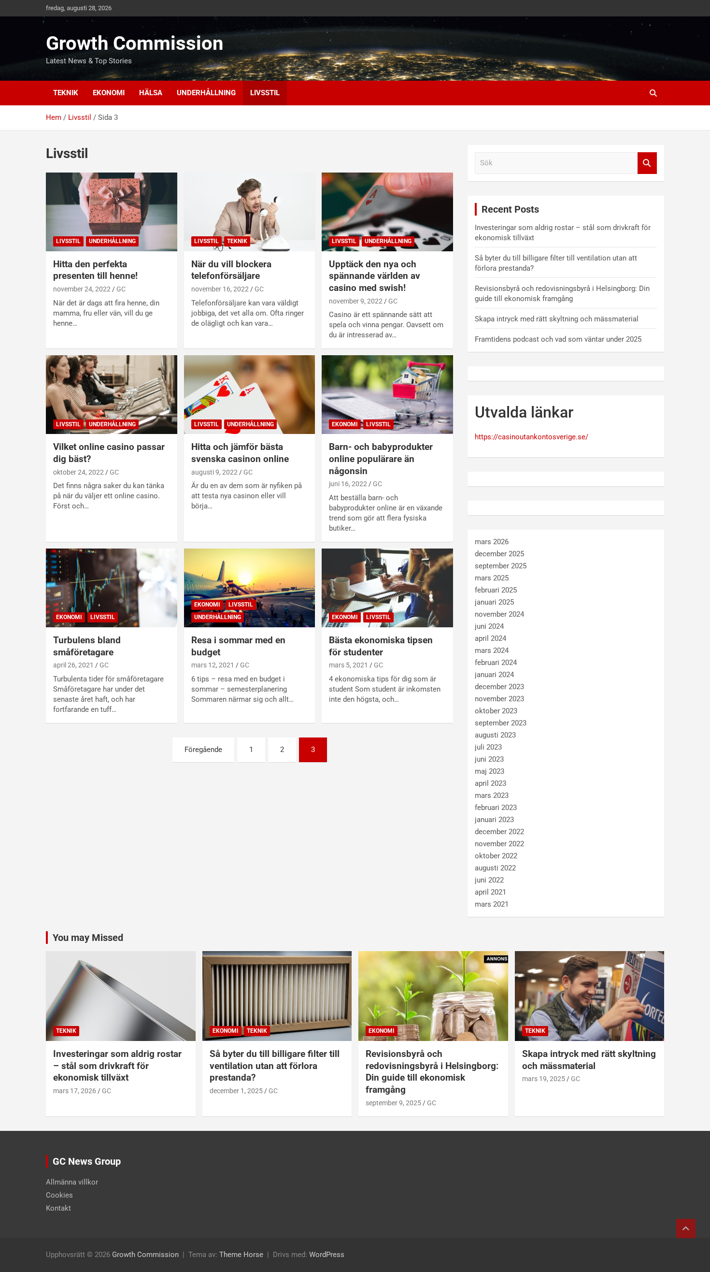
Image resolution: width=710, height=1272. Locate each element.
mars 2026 (492, 541)
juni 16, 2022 (348, 484)
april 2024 (490, 638)
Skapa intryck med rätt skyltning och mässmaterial (557, 319)
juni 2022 (489, 880)
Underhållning (206, 92)
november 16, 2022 (220, 289)
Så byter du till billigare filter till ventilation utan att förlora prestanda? (275, 1065)
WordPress (326, 1254)
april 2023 (490, 783)
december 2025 (499, 553)
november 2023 (499, 698)
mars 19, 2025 (543, 1079)
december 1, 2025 (236, 1091)
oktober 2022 (496, 856)
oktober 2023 (496, 711)
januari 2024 (494, 674)
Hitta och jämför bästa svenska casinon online (240, 452)
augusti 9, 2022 (214, 472)
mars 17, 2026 (74, 1091)
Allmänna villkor (72, 1182)
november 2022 (499, 843)
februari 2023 (496, 807)
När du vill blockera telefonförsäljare (231, 270)
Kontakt (58, 1208)
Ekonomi (109, 92)
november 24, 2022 (82, 289)
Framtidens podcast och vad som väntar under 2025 (558, 339)
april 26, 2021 (73, 665)
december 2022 (499, 831)
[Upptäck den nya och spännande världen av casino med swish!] (388, 211)
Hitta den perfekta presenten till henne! (95, 270)
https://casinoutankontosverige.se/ (531, 437)
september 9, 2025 (393, 1103)
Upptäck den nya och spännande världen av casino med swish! (374, 276)
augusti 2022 (495, 868)
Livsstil (265, 92)
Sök (647, 163)
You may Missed (88, 937)
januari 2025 (494, 602)
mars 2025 (492, 578)
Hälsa (150, 92)
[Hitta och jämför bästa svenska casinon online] (249, 394)
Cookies (59, 1195)
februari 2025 (496, 590)
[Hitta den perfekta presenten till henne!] (111, 211)
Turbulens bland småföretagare (87, 646)
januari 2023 (494, 819)
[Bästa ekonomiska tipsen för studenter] (388, 587)
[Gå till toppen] (686, 1228)
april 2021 (490, 892)
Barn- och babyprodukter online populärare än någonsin (381, 458)
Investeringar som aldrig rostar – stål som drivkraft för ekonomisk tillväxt (117, 1065)
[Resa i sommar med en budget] (249, 587)
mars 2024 (492, 650)
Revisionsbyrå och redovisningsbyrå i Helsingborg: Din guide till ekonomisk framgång (432, 1071)
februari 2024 (496, 662)
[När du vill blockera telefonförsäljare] (249, 211)
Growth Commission (134, 43)
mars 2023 (492, 795)
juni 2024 (489, 626)
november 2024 (499, 614)
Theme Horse (241, 1254)
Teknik (65, 92)
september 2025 (500, 566)
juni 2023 (489, 759)
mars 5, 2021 (348, 665)
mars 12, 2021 (212, 665)
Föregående (203, 749)
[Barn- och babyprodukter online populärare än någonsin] (388, 394)
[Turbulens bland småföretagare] (111, 587)
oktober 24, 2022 (78, 472)
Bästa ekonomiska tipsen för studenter (381, 646)
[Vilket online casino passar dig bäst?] (111, 394)
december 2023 (499, 686)
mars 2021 (492, 904)
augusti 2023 (495, 735)
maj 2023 (489, 771)
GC (121, 289)
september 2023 (500, 723)
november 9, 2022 (356, 301)
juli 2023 (488, 747)
